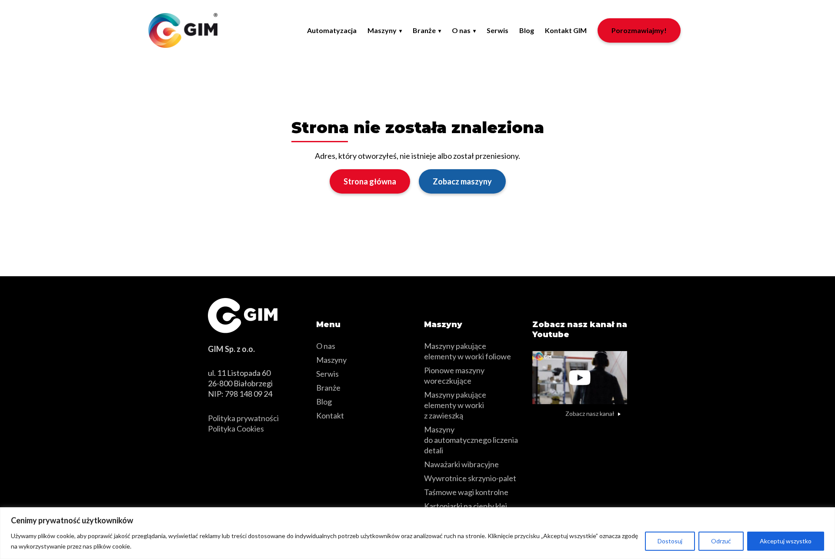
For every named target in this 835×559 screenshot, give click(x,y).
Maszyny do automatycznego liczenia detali (471, 440)
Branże (424, 30)
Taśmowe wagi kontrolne (466, 492)
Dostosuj (670, 541)
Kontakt (330, 415)
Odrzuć (721, 541)
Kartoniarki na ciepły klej (465, 506)
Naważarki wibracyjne (461, 464)
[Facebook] (563, 435)
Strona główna (370, 181)
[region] (417, 533)
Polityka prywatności (243, 418)
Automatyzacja (332, 30)
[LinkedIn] (583, 435)
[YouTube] (541, 435)
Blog (526, 30)
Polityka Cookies (236, 428)
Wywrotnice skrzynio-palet (470, 478)
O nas (461, 30)
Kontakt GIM (566, 30)
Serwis (497, 30)
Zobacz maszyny (462, 181)
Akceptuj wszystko (786, 541)
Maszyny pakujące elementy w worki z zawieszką (455, 405)
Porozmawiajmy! (639, 30)
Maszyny (382, 30)
